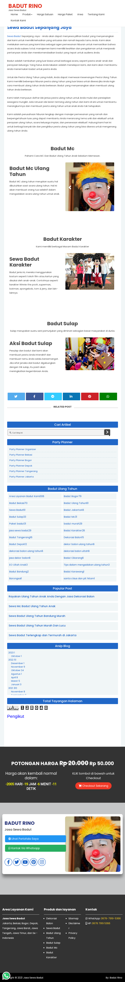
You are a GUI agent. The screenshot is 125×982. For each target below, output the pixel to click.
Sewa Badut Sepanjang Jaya (39, 27)
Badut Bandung (19, 571)
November (18, 666)
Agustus (16, 673)
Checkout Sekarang (95, 786)
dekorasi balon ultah (77, 551)
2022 (12, 659)
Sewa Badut (14, 36)
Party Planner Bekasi (20, 454)
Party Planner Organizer (22, 449)
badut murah (73, 523)
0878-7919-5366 (111, 918)
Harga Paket (65, 14)
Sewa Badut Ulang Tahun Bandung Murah (37, 616)
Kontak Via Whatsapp (25, 848)
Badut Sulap (17, 517)
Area (80, 14)
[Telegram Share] (53, 396)
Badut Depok (18, 544)
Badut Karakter (74, 530)
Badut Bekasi (18, 503)
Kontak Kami (18, 20)
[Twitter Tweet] (16, 396)
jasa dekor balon (19, 558)
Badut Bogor (72, 496)
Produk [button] (26, 14)
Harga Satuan (45, 14)
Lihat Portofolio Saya (25, 839)
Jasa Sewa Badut (25, 7)
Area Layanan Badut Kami (26, 496)
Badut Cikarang (74, 558)
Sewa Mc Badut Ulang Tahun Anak (32, 606)
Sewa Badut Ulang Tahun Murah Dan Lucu (37, 625)
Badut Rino (115, 977)
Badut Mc (70, 517)
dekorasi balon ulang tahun (26, 551)
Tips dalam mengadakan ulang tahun (87, 564)
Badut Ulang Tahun (76, 503)
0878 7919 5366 (101, 923)
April (14, 677)
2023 (11, 652)
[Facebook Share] (34, 396)
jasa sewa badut (20, 530)
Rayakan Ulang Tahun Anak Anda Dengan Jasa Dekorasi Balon (51, 596)
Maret (15, 680)
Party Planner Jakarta (21, 476)
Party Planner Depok (20, 465)
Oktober (16, 656)
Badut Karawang (74, 571)
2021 (12, 688)
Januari (16, 684)
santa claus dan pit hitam (79, 578)
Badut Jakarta (74, 510)
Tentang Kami (96, 14)
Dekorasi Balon (74, 537)
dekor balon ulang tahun (79, 544)
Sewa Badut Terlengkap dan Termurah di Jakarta (42, 635)
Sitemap (73, 918)
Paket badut (17, 523)
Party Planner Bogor (20, 460)
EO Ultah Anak (18, 564)
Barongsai (15, 578)
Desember (17, 663)
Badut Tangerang (20, 537)
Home (14, 14)
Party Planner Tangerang (23, 471)
